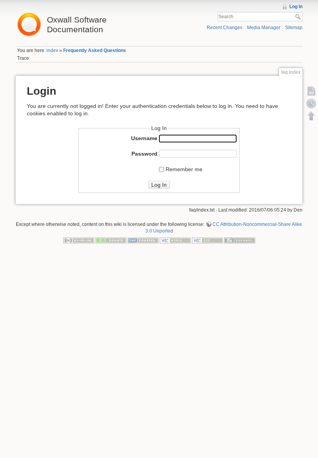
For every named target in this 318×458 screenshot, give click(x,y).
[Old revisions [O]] (311, 103)
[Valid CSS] (207, 240)
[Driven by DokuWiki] (239, 240)
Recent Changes (224, 27)
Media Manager (263, 27)
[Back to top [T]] (311, 115)
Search (298, 16)
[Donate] (110, 240)
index (52, 50)
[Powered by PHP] (143, 240)
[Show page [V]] (311, 91)
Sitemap (293, 27)
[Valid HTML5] (175, 240)
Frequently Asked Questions (94, 50)
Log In (295, 6)
